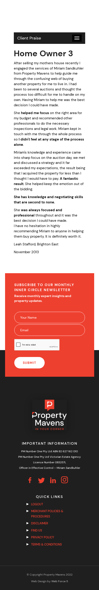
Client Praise (29, 38)
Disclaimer (39, 523)
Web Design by (49, 581)
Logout (37, 504)
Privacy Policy (42, 537)
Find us (36, 530)
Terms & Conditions (46, 544)
